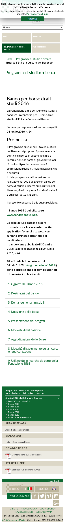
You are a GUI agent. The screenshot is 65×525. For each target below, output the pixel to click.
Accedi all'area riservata (17, 429)
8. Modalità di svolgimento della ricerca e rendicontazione (33, 350)
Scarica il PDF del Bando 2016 (26, 469)
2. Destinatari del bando (23, 293)
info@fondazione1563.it (40, 265)
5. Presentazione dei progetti (26, 321)
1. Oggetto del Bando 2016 (25, 284)
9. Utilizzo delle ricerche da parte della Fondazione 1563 (33, 362)
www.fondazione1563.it (22, 214)
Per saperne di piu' (37, 13)
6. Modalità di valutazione (24, 330)
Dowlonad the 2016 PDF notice (27, 454)
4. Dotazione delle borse (23, 312)
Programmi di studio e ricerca (33, 59)
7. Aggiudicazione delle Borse (27, 339)
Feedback (54, 481)
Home (8, 59)
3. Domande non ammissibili (26, 302)
